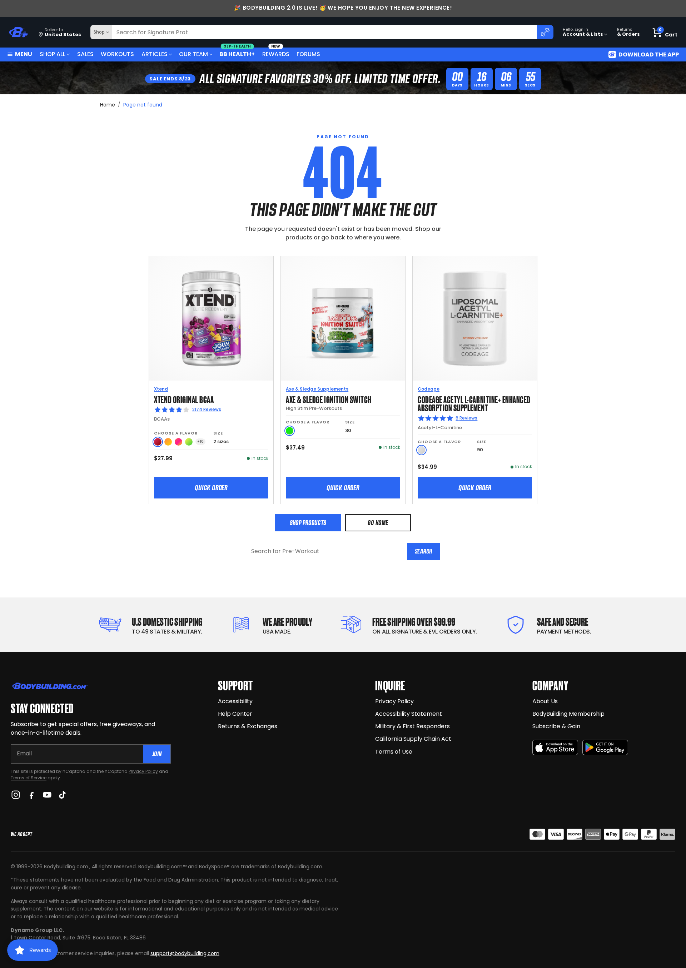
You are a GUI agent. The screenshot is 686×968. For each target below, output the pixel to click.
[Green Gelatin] (289, 431)
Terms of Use (393, 752)
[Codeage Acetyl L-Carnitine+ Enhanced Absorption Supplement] (475, 318)
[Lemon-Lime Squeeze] (189, 442)
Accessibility (235, 701)
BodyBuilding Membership (568, 714)
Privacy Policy (143, 771)
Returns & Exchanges (247, 726)
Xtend (161, 389)
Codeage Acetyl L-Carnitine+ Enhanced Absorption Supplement (474, 403)
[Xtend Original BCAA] (211, 318)
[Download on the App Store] (555, 747)
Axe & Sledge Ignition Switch (329, 399)
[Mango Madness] (168, 442)
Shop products (308, 522)
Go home (378, 522)
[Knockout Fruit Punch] (178, 442)
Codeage (428, 389)
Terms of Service (28, 778)
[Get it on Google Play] (605, 747)
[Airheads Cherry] (157, 442)
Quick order (211, 487)
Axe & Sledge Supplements (317, 389)
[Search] (545, 32)
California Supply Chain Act (413, 739)
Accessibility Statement (408, 714)
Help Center (235, 714)
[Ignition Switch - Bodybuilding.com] (343, 318)
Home (107, 104)
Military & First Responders (412, 726)
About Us (545, 701)
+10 (200, 441)
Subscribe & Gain (556, 726)
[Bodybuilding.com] (18, 32)
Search (423, 551)
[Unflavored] (421, 450)
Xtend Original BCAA (184, 399)
